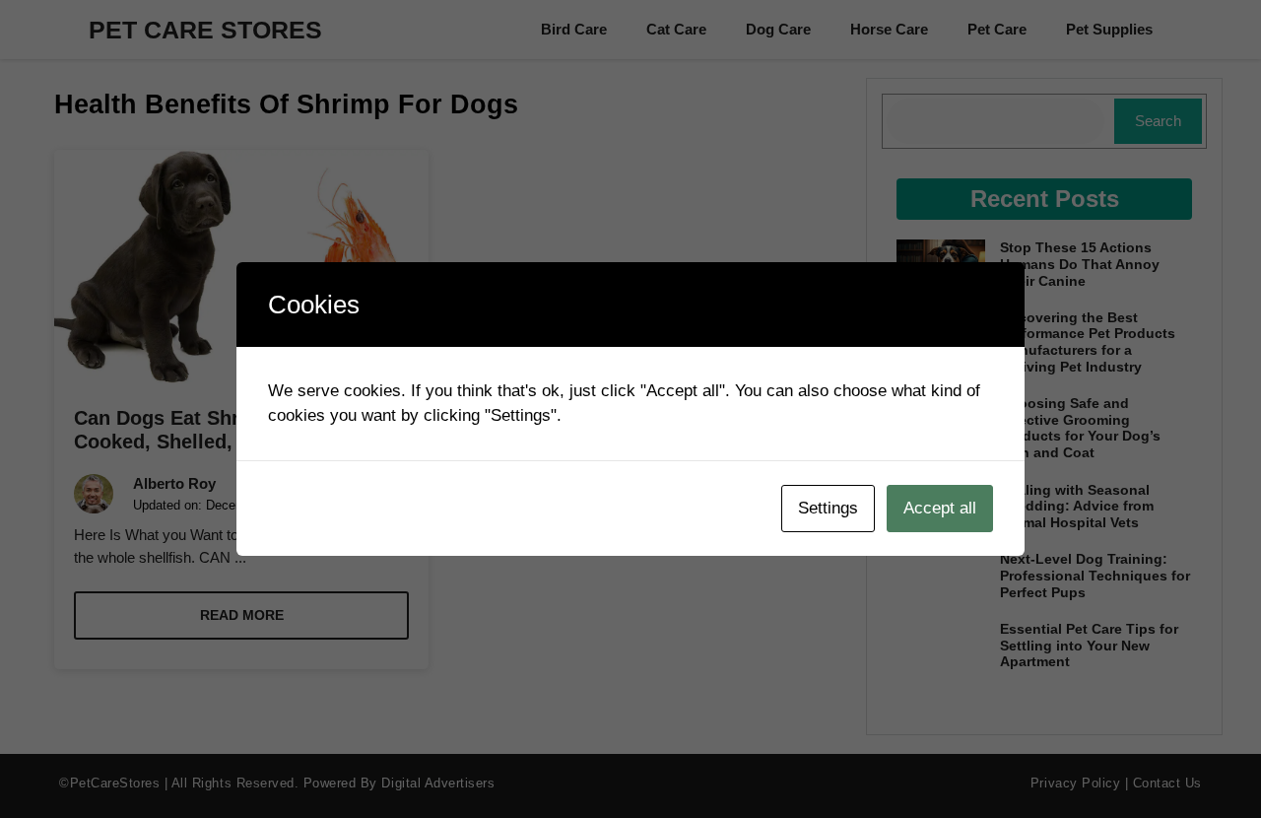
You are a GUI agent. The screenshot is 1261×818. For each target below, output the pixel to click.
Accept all (939, 508)
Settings (828, 508)
